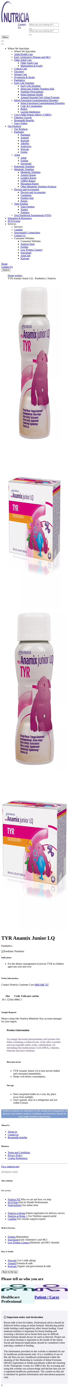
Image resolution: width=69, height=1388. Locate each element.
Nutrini (24, 209)
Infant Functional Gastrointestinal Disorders (36, 100)
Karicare (25, 140)
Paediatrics (19, 80)
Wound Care (20, 74)
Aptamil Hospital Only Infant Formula (40, 97)
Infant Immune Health (32, 94)
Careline (18, 229)
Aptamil (25, 137)
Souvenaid (26, 163)
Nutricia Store (28, 244)
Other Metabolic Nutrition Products (38, 186)
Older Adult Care (23, 60)
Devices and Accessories (26, 189)
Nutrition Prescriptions (32, 91)
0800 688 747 (41, 984)
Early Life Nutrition (24, 83)
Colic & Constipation (31, 106)
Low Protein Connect (31, 249)
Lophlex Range (28, 178)
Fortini (24, 152)
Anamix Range (28, 175)
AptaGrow (26, 146)
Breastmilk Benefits (24, 120)
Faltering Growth (23, 117)
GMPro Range (28, 180)
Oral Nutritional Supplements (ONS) (32, 215)
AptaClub (25, 255)
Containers (26, 195)
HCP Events (14, 221)
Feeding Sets (27, 198)
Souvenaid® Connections (27, 232)
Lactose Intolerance (30, 111)
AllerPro (25, 143)
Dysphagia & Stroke (24, 77)
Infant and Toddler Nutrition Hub (37, 88)
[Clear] (30, 28)
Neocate (25, 149)
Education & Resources (20, 218)
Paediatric (19, 132)
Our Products (14, 126)
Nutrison (25, 212)
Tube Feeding (21, 203)
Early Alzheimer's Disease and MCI (32, 57)
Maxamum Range (30, 183)
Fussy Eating (20, 123)
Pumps (24, 201)
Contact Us (20, 235)
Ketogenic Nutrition (24, 166)
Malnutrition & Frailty (32, 65)
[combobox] (44, 24)
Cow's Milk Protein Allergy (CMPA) (33, 114)
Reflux (24, 109)
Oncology (19, 71)
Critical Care (20, 68)
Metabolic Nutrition (24, 169)
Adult (17, 155)
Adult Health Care (23, 54)
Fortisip (24, 160)
